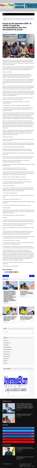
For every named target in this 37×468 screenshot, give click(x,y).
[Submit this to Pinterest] (11, 272)
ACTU (5, 340)
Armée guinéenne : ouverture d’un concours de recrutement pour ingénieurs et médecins (26, 293)
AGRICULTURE (6, 342)
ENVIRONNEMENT (7, 347)
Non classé (5, 351)
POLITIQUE (5, 354)
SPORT (5, 360)
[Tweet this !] (8, 272)
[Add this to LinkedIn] (10, 272)
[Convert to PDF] (15, 272)
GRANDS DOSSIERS (7, 349)
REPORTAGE (6, 356)
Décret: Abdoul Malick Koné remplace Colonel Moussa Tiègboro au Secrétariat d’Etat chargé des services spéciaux (25, 448)
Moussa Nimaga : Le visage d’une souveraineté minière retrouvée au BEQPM (26, 318)
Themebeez (13, 463)
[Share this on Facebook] (6, 272)
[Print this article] (13, 272)
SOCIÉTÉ (5, 358)
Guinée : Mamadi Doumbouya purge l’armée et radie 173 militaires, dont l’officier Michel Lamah (10, 318)
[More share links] (17, 272)
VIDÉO (5, 363)
